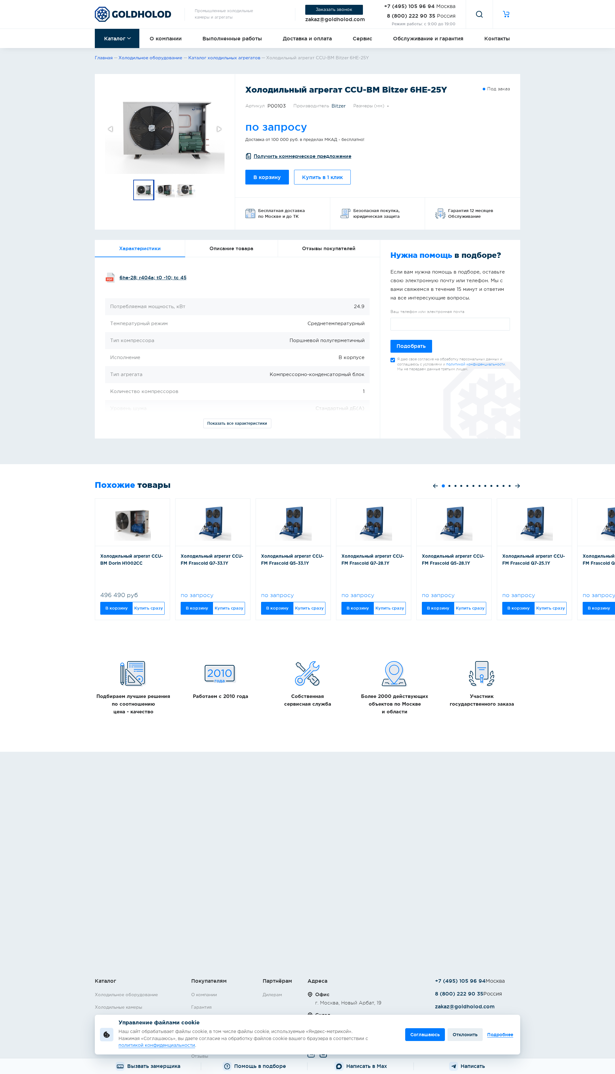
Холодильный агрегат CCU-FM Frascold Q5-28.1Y (453, 559)
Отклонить (465, 1034)
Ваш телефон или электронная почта (427, 311)
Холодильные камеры (118, 1007)
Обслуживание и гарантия (428, 38)
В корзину (267, 177)
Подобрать (411, 346)
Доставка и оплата (307, 38)
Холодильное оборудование (126, 995)
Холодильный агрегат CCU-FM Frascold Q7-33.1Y (212, 559)
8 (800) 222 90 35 (411, 16)
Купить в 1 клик (322, 177)
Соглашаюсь (425, 1034)
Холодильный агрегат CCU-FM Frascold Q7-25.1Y (533, 559)
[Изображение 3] (186, 190)
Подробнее (500, 1034)
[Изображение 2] (165, 190)
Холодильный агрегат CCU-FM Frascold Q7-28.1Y (372, 559)
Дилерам (272, 995)
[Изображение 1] (143, 190)
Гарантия (201, 1007)
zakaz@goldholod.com (335, 19)
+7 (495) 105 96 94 (409, 6)
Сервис (362, 38)
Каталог (115, 38)
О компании (166, 38)
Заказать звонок (334, 10)
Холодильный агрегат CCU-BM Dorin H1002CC (131, 559)
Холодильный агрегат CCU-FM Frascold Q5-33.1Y (292, 559)
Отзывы (199, 1056)
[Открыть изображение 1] (165, 129)
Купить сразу (148, 608)
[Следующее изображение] (219, 129)
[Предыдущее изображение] (111, 129)
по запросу (276, 127)
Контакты (497, 38)
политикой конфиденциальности (475, 364)
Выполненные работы (232, 38)
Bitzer (339, 106)
